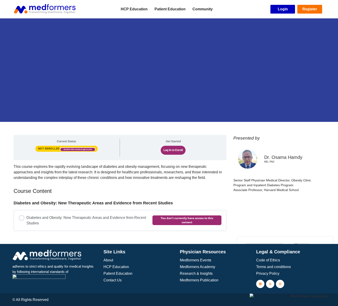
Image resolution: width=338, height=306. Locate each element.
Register (309, 9)
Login (283, 9)
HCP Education (134, 9)
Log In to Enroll (173, 150)
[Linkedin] (260, 284)
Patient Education (170, 9)
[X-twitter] (270, 284)
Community (202, 9)
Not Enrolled (49, 148)
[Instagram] (280, 284)
